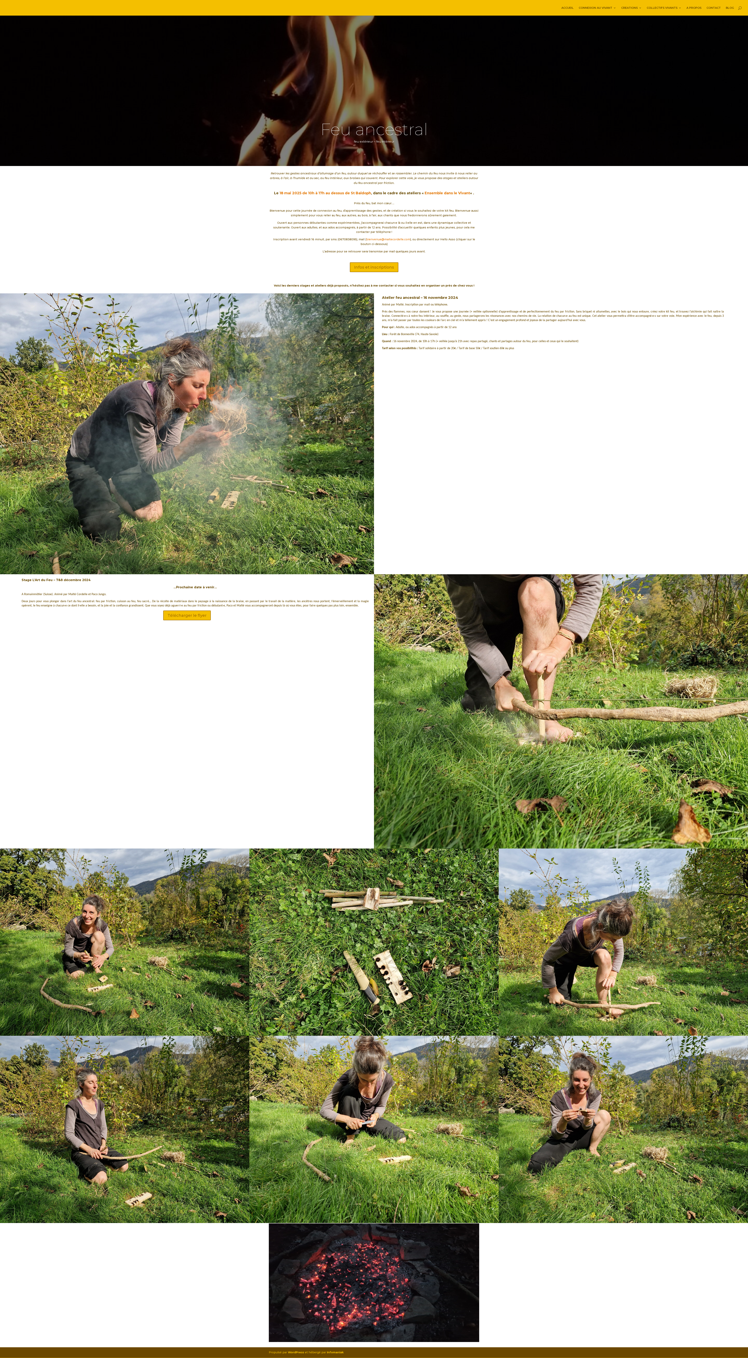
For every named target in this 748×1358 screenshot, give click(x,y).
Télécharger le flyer (187, 615)
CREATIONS (629, 8)
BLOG (730, 8)
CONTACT (714, 8)
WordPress (296, 1352)
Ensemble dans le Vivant (447, 193)
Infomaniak (335, 1352)
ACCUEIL (567, 8)
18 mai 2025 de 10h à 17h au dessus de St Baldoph (325, 193)
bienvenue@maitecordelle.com (388, 239)
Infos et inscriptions (374, 267)
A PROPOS (693, 8)
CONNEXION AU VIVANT (595, 8)
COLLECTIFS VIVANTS (662, 8)
